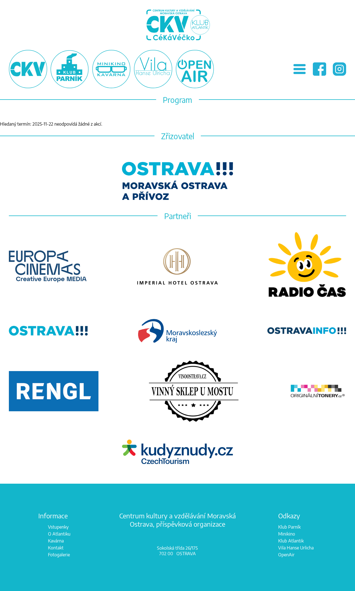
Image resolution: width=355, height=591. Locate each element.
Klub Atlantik (291, 541)
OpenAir (286, 554)
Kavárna (56, 541)
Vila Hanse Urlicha (296, 548)
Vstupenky (58, 527)
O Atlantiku (59, 534)
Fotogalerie (59, 554)
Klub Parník (289, 527)
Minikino (286, 534)
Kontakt (56, 548)
